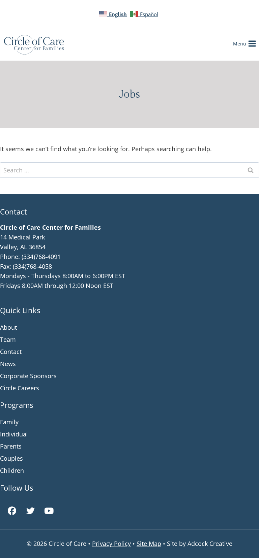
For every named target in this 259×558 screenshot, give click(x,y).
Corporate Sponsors (28, 376)
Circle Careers (19, 388)
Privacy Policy (111, 543)
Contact (11, 352)
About (8, 327)
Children (12, 470)
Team (8, 339)
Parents (11, 446)
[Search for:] (129, 170)
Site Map (149, 543)
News (8, 364)
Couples (11, 458)
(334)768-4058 (32, 266)
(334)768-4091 (41, 257)
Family (9, 422)
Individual (14, 434)
